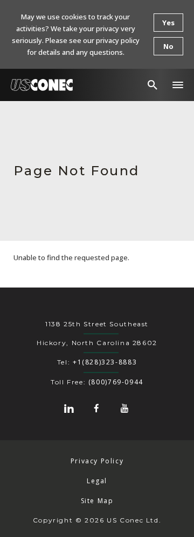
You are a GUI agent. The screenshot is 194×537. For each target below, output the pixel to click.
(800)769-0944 (115, 381)
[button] (177, 84)
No (168, 46)
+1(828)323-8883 (105, 362)
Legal (97, 480)
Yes (168, 22)
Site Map (97, 500)
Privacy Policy (97, 461)
